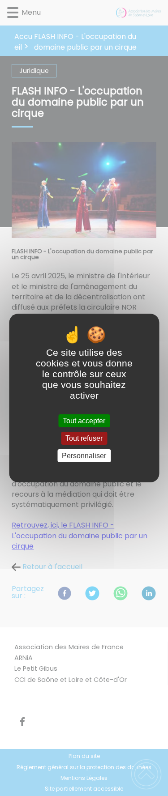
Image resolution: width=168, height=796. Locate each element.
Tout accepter (84, 421)
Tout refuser (84, 438)
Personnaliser (84, 456)
